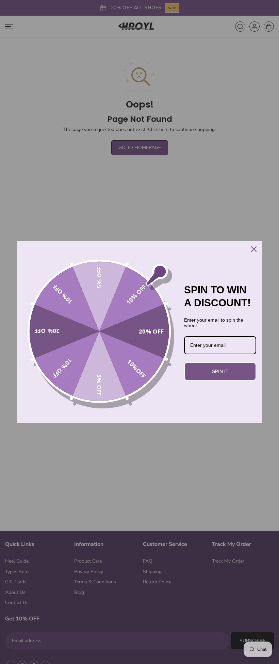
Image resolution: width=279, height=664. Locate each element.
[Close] (254, 249)
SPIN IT (220, 371)
